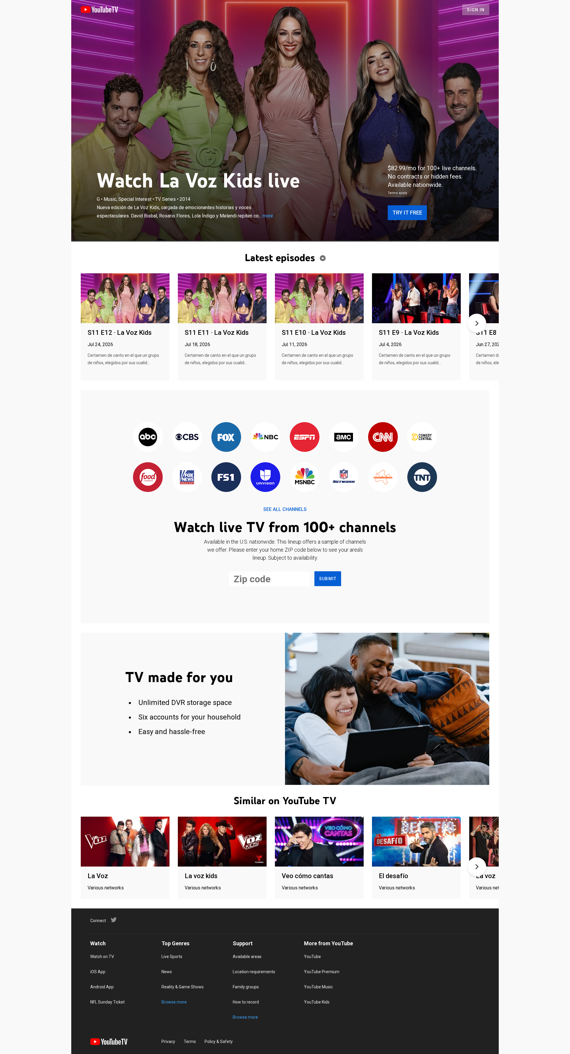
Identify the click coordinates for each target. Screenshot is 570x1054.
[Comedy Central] (422, 437)
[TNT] (422, 477)
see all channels (285, 509)
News (167, 971)
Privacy (168, 1041)
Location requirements (254, 971)
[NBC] (265, 437)
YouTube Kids (317, 1002)
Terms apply (397, 193)
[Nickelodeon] (383, 477)
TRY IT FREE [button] (407, 212)
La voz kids (201, 876)
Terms (190, 1041)
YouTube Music (318, 986)
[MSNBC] (304, 477)
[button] (476, 323)
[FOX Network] (226, 437)
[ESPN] (304, 437)
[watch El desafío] (416, 842)
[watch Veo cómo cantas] (319, 842)
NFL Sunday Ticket (107, 1002)
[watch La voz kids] (222, 842)
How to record (246, 1002)
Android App (102, 986)
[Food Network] (147, 477)
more (267, 216)
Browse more (174, 1002)
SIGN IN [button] (475, 9)
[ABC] (147, 437)
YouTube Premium (321, 971)
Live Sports (172, 956)
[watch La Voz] (125, 842)
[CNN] (383, 437)
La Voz (98, 876)
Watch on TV (102, 956)
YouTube (312, 956)
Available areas (247, 956)
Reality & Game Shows (183, 986)
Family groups (246, 986)
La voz (485, 876)
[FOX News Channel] (187, 477)
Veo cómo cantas (307, 876)
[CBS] (187, 437)
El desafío (393, 876)
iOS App (97, 971)
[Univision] (265, 477)
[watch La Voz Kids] (125, 298)
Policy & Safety (219, 1041)
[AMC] (343, 437)
